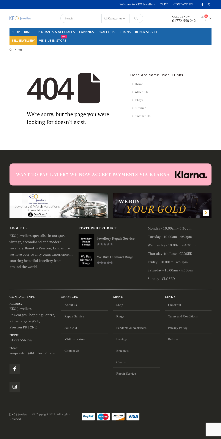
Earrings (86, 32)
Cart (164, 4)
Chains (125, 32)
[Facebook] (202, 4)
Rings (28, 32)
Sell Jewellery (23, 40)
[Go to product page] (86, 241)
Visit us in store (52, 39)
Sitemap (140, 108)
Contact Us (183, 4)
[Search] (136, 18)
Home (139, 84)
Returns (173, 339)
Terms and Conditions (183, 316)
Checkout (174, 305)
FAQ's (139, 100)
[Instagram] (209, 4)
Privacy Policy (178, 327)
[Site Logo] (20, 18)
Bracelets (106, 32)
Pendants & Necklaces (56, 32)
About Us (141, 92)
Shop (16, 32)
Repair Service (146, 32)
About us (71, 305)
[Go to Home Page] (10, 49)
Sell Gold (71, 327)
